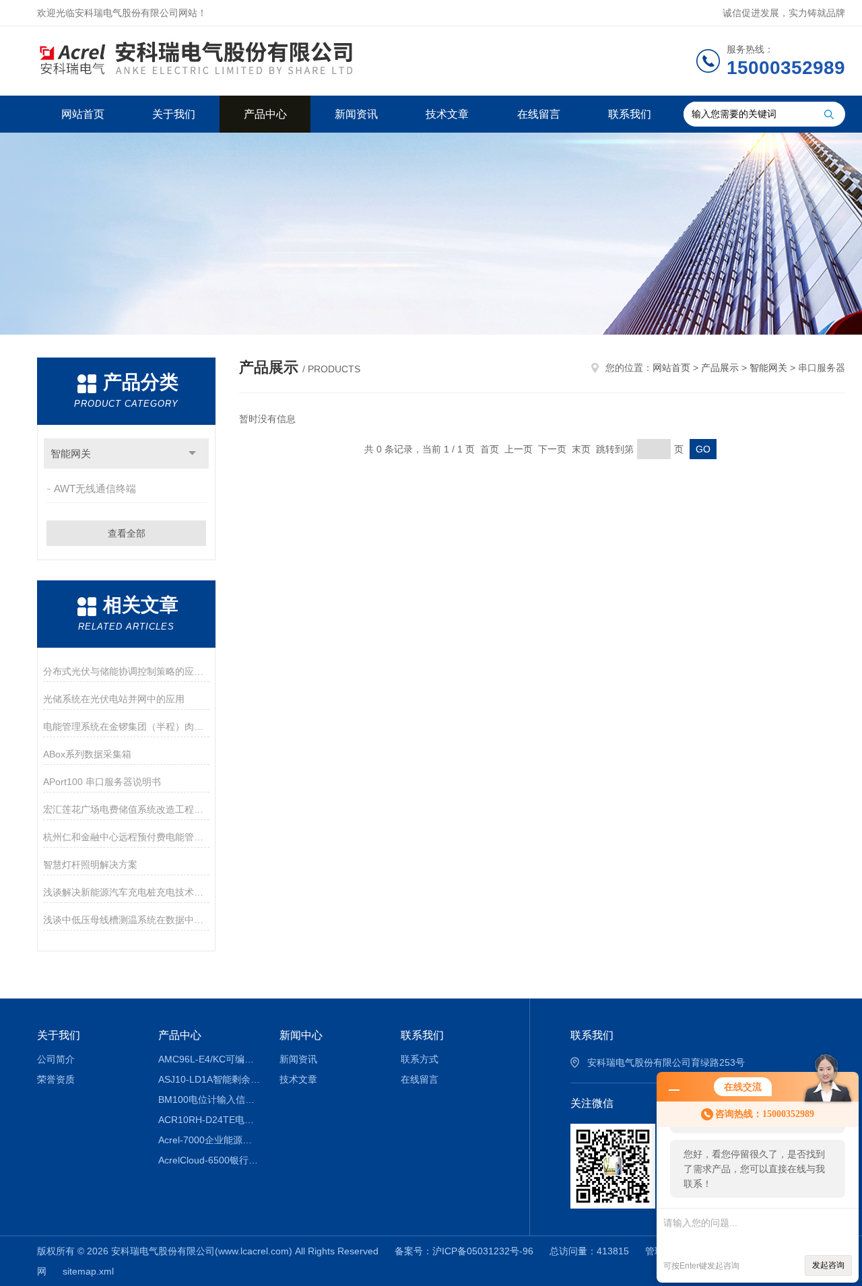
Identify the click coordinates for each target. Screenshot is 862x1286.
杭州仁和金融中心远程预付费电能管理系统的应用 (126, 837)
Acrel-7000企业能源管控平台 (209, 1140)
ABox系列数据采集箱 (87, 754)
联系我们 (629, 114)
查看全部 (126, 533)
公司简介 (56, 1059)
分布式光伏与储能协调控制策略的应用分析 (126, 671)
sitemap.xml (88, 1271)
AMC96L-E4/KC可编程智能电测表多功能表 (209, 1059)
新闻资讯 (356, 114)
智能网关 (71, 453)
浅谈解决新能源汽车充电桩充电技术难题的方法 (126, 892)
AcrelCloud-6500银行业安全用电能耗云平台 (209, 1160)
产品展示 (720, 367)
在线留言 (538, 114)
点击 (192, 453)
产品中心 (265, 114)
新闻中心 (301, 1035)
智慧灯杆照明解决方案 (90, 864)
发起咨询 (828, 1265)
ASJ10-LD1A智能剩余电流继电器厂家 (209, 1079)
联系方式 (419, 1059)
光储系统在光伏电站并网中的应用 (114, 698)
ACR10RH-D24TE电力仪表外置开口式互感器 (209, 1119)
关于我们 (173, 114)
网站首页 (82, 114)
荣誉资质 (56, 1079)
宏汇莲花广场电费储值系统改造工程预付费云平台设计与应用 (126, 809)
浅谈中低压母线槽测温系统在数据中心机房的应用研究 (126, 919)
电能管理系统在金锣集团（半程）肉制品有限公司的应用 (126, 726)
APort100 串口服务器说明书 (102, 781)
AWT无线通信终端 (95, 488)
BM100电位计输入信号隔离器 (209, 1099)
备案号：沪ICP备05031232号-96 (464, 1251)
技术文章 (447, 114)
